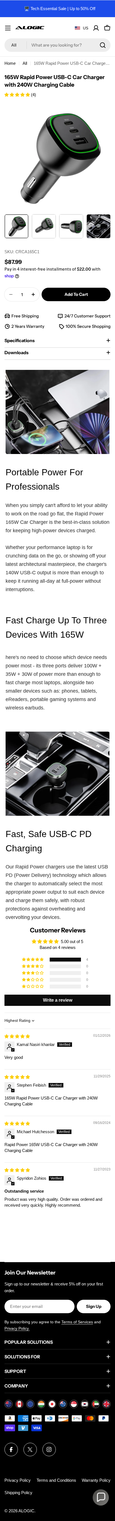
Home (10, 63)
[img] (17, 1036)
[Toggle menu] (7, 28)
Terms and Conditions (56, 1480)
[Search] (102, 45)
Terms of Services (77, 1322)
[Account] (96, 28)
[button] (17, 94)
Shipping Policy (18, 1492)
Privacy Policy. (17, 1328)
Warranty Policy (96, 1480)
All (25, 63)
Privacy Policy (17, 1480)
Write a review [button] (57, 1000)
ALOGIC (26, 1510)
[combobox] (57, 45)
